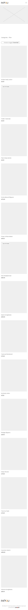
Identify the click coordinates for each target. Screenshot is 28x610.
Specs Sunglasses (6, 315)
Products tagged (11, 42)
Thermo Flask (5, 511)
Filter (10, 37)
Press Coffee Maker (7, 236)
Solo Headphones (6, 276)
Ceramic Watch (5, 550)
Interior (3, 28)
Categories (4, 37)
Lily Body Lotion (5, 393)
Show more (3, 81)
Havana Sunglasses (6, 589)
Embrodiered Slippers (7, 197)
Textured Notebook (7, 354)
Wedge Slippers (5, 432)
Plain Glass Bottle (6, 158)
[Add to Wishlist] (26, 79)
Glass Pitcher (5, 472)
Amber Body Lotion (6, 79)
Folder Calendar (6, 119)
